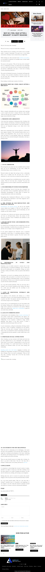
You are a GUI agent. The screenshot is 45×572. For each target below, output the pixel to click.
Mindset (2, 543)
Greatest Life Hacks (32, 543)
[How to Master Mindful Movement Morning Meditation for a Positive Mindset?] (8, 539)
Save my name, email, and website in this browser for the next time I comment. (15, 520)
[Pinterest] (42, 2)
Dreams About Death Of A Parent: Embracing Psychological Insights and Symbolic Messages (37, 35)
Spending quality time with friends (9, 350)
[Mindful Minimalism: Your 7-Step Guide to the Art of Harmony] (22, 539)
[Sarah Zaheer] (9, 30)
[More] (24, 41)
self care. (26, 462)
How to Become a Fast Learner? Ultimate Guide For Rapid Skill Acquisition (36, 546)
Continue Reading (5, 550)
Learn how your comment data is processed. (21, 526)
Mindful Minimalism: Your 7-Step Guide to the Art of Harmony (21, 546)
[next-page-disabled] (38, 39)
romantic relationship (23, 315)
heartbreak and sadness (24, 57)
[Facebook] (37, 2)
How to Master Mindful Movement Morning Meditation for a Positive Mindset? (7, 546)
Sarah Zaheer (13, 30)
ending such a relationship (18, 308)
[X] (37, 4)
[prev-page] (36, 39)
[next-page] (3, 554)
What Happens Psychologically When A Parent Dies (37, 23)
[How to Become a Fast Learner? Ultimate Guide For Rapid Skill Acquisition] (37, 539)
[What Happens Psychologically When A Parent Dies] (37, 18)
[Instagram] (39, 2)
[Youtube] (39, 4)
